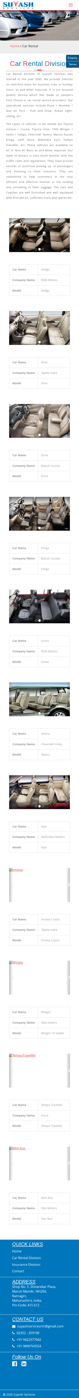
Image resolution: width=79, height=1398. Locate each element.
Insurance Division (26, 1264)
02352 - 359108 (27, 1333)
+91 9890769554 (28, 1346)
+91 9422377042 (28, 1339)
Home (14, 46)
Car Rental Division (26, 1258)
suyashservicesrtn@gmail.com (40, 1326)
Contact (18, 1271)
